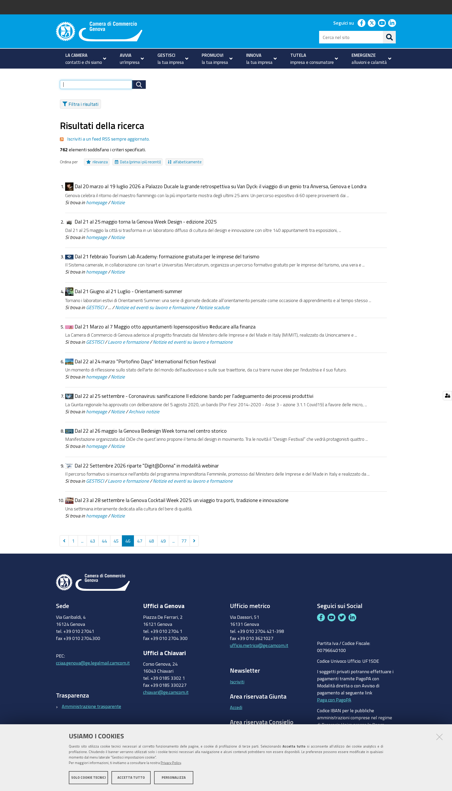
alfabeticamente (187, 162)
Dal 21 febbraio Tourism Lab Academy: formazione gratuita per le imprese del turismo (167, 256)
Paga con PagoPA (334, 699)
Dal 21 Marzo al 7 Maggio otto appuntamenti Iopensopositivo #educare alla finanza (165, 326)
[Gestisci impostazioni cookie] (447, 395)
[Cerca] (389, 37)
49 (163, 540)
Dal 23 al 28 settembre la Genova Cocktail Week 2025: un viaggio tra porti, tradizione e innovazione (182, 500)
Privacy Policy (171, 763)
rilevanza (100, 162)
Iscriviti (237, 681)
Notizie (118, 202)
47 (139, 540)
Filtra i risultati (83, 104)
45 (116, 540)
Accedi (236, 707)
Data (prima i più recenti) (140, 162)
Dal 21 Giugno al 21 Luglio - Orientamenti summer (128, 291)
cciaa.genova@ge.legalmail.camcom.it (93, 662)
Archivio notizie (144, 411)
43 (92, 540)
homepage (96, 202)
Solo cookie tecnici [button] (88, 777)
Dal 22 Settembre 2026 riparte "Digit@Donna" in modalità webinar (147, 465)
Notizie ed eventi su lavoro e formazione (155, 307)
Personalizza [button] (174, 777)
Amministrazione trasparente (91, 706)
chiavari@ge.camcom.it (166, 692)
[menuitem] (83, 59)
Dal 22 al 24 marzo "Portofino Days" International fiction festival (145, 361)
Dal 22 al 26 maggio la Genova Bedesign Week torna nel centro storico (151, 430)
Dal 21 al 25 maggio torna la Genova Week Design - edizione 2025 (146, 221)
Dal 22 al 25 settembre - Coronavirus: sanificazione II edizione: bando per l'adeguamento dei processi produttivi (194, 395)
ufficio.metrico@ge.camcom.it (259, 645)
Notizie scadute (214, 307)
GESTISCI (95, 307)
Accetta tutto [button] (131, 777)
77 (184, 540)
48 (151, 540)
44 (104, 540)
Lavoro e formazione (128, 341)
